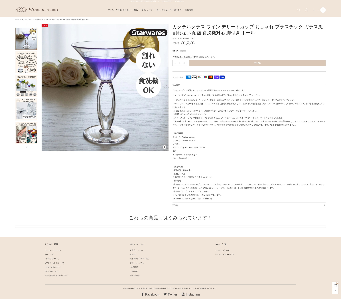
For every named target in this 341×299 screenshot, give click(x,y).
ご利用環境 (134, 267)
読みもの (177, 10)
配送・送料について (52, 271)
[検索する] (299, 10)
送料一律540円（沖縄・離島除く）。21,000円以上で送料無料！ (157, 1)
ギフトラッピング (163, 10)
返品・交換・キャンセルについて (57, 276)
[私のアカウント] (306, 10)
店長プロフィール (136, 250)
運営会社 (133, 254)
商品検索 (189, 10)
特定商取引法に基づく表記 (139, 259)
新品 (136, 10)
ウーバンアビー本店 (222, 250)
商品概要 (176, 85)
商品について (49, 254)
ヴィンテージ (147, 10)
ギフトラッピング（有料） (282, 184)
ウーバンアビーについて (53, 250)
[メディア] (165, 147)
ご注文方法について (52, 259)
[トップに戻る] (335, 291)
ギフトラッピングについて (54, 263)
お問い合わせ (134, 276)
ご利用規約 (134, 271)
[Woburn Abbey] (37, 10)
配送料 (187, 57)
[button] (44, 87)
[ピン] (192, 43)
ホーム (111, 10)
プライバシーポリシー (138, 263)
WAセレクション (123, 10)
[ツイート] (188, 43)
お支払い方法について (53, 267)
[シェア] (183, 43)
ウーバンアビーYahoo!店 (224, 254)
